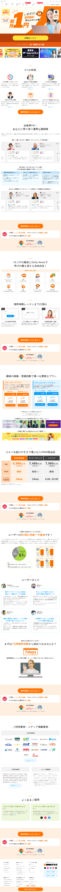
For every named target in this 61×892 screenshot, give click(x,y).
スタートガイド (6, 866)
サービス (44, 4)
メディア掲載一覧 (19, 884)
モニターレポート (7, 872)
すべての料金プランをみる (31, 414)
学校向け (57, 4)
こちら (14, 814)
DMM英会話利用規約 (20, 879)
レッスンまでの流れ (32, 866)
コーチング (39, 4)
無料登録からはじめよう (30, 112)
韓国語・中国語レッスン (20, 868)
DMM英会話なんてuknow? (8, 881)
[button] (25, 58)
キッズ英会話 (33, 4)
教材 (23, 4)
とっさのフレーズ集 (32, 881)
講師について (31, 864)
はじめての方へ (6, 864)
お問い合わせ (31, 883)
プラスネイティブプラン (20, 866)
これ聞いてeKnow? (19, 873)
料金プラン (12, 4)
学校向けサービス (15, 785)
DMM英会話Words (7, 883)
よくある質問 (31, 879)
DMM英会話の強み (7, 868)
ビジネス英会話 (27, 4)
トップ (3, 4)
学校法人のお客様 (50, 875)
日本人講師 (6, 870)
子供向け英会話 (19, 870)
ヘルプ (48, 4)
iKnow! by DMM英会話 (8, 879)
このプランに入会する (10, 405)
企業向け (52, 4)
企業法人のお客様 (50, 871)
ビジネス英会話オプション (21, 872)
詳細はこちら (30, 88)
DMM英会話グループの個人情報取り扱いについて (22, 882)
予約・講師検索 (18, 4)
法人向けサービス (30, 760)
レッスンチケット (32, 872)
